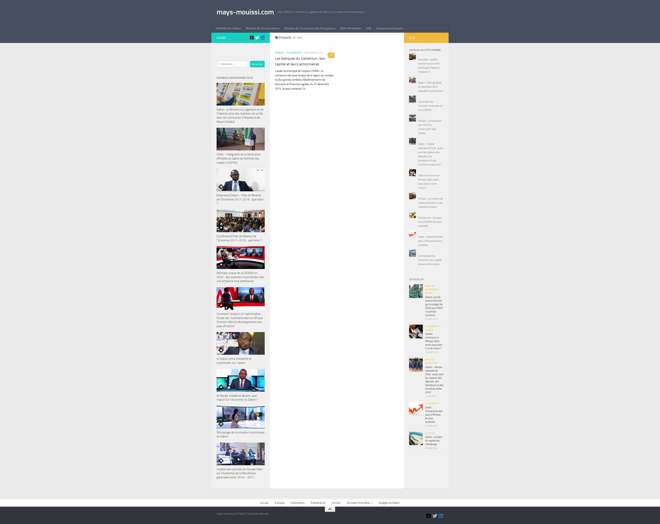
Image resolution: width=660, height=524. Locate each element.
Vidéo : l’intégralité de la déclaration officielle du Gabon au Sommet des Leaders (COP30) (239, 158)
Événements (318, 502)
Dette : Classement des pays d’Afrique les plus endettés (430, 241)
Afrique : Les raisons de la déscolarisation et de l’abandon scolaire (430, 202)
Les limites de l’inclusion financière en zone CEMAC (430, 106)
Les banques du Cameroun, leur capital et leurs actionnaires (430, 260)
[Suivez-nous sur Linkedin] (263, 38)
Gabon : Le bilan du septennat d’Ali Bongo (433, 440)
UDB (368, 28)
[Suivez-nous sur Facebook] (252, 38)
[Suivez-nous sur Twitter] (257, 38)
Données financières (358, 502)
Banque (279, 52)
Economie (430, 433)
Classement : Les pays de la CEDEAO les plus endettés (430, 222)
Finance (429, 293)
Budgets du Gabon (389, 502)
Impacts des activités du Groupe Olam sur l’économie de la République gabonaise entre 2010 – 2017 (240, 473)
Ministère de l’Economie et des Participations (310, 28)
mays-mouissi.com (245, 12)
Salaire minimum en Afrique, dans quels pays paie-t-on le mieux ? (434, 341)
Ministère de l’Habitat (228, 28)
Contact (336, 502)
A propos (280, 502)
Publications (298, 502)
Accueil (264, 502)
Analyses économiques (389, 28)
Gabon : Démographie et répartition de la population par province (430, 86)
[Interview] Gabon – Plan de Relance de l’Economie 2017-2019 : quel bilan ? (240, 199)
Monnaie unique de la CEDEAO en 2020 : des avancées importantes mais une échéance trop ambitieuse (240, 277)
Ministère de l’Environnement (263, 28)
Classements (294, 52)
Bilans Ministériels (350, 28)
